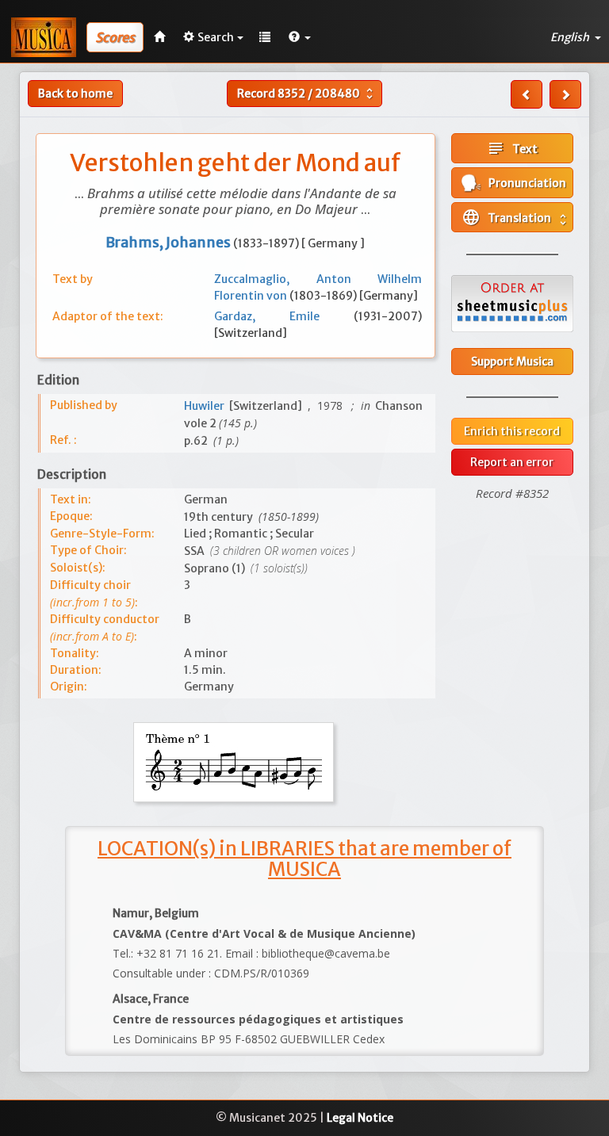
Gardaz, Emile (284, 316)
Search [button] (215, 37)
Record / (307, 93)
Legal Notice (360, 1118)
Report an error (511, 462)
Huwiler (207, 406)
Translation (516, 217)
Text (512, 148)
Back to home (75, 93)
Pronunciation (523, 183)
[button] (300, 37)
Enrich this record (512, 431)
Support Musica (512, 361)
